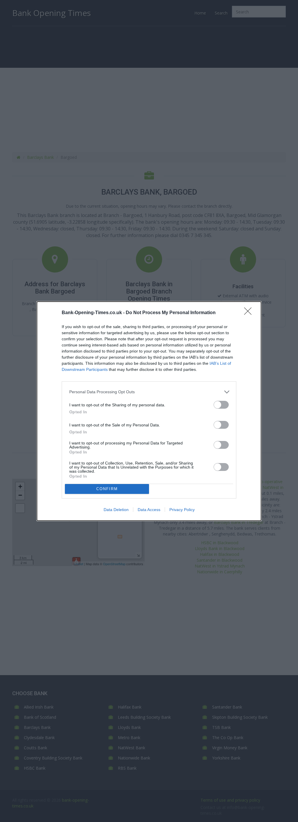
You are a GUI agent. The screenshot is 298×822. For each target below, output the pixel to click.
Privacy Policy (182, 509)
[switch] (221, 405)
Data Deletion (116, 509)
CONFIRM (107, 489)
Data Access (149, 509)
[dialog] (149, 411)
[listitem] (149, 392)
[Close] (249, 313)
